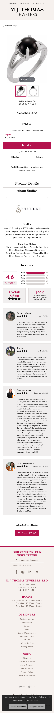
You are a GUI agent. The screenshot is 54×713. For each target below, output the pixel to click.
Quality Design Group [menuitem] (27, 632)
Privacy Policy (27, 672)
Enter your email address (27, 560)
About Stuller (27, 191)
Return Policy (27, 668)
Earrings (28, 253)
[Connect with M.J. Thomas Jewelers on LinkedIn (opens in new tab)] (30, 572)
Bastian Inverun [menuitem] (27, 619)
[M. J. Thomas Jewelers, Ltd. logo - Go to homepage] (27, 12)
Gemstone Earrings (14, 253)
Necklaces (40, 250)
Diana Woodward (25, 463)
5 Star (23, 272)
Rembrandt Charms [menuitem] (27, 636)
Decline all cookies (18, 706)
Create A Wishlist (27, 661)
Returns (39, 157)
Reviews (27, 265)
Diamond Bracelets (23, 256)
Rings (8, 247)
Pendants (33, 247)
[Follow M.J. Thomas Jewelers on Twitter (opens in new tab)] (37, 572)
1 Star (23, 283)
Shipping (15, 157)
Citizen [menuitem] (27, 626)
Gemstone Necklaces (24, 250)
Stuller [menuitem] (27, 639)
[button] (13, 3)
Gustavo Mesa (24, 390)
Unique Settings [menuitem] (27, 643)
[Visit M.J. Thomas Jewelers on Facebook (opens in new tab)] (16, 572)
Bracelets (41, 256)
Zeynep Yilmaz (24, 313)
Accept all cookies (36, 706)
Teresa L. (21, 348)
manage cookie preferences (25, 700)
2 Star (23, 281)
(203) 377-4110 (27, 103)
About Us (27, 658)
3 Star (23, 278)
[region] (27, 59)
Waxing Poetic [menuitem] (27, 646)
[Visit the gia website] (31, 687)
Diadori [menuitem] (27, 629)
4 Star (23, 275)
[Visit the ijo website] (22, 687)
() (46, 272)
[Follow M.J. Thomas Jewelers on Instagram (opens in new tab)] (23, 572)
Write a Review (27, 532)
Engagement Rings (20, 247)
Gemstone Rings (11, 25)
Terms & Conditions (27, 675)
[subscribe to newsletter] (40, 565)
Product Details (27, 184)
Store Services (26, 665)
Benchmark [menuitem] (27, 622)
